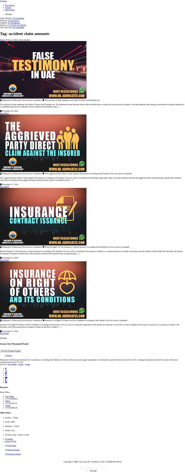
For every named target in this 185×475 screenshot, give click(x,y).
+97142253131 (13, 21)
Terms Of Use (10, 441)
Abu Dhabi (12, 364)
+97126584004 (18, 18)
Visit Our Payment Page (10, 351)
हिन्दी (89, 468)
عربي (96, 468)
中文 (82, 468)
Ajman (27, 364)
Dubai (20, 364)
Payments (9, 439)
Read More (4, 113)
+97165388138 (14, 23)
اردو (103, 468)
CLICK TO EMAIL (18, 25)
